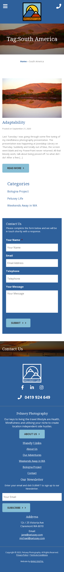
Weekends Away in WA (22, 205)
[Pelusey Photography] (32, 11)
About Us (30, 434)
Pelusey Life (15, 198)
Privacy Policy (22, 555)
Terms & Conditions (39, 555)
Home (23, 61)
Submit (16, 323)
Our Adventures (32, 455)
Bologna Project (18, 191)
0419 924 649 (37, 397)
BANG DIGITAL (37, 561)
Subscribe (13, 507)
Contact (32, 473)
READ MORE (14, 168)
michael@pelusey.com (32, 538)
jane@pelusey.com (32, 534)
